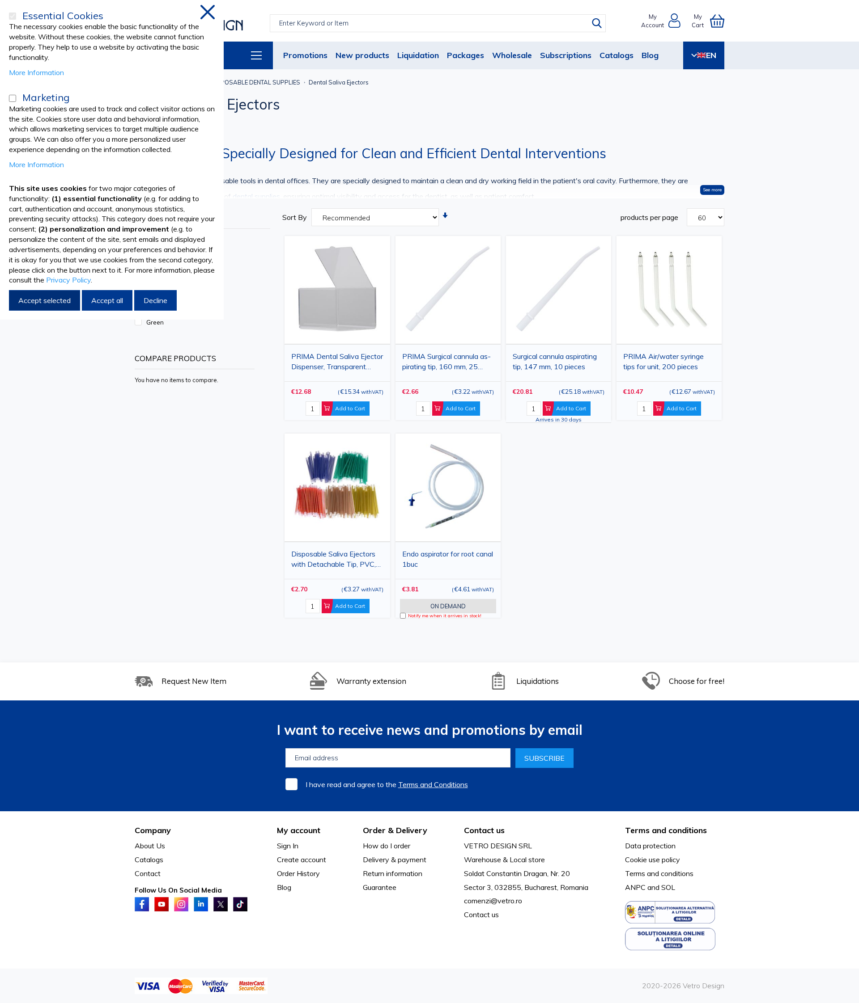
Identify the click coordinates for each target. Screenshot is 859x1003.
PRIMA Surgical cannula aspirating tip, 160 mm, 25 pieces (446, 363)
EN (711, 55)
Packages (465, 55)
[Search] (597, 23)
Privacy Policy (68, 279)
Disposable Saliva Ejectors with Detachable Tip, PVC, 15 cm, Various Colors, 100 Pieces (333, 560)
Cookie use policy (652, 859)
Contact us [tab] (484, 830)
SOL (668, 887)
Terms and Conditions (433, 784)
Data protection (650, 845)
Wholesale (512, 55)
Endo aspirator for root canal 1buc (447, 559)
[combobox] (438, 23)
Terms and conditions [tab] (666, 830)
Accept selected (44, 300)
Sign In (287, 845)
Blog (650, 55)
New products (362, 55)
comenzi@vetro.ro (493, 900)
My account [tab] (298, 830)
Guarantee (379, 887)
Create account (301, 859)
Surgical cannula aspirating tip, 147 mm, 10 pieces (555, 361)
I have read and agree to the (387, 784)
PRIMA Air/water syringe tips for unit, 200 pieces (663, 361)
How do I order (386, 845)
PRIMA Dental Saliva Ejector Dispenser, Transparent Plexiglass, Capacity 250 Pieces (337, 363)
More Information (36, 72)
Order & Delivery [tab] (395, 830)
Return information (392, 873)
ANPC (635, 887)
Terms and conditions (659, 873)
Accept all (107, 300)
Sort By (294, 217)
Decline (155, 300)
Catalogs (617, 55)
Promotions (305, 55)
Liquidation (418, 55)
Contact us (481, 914)
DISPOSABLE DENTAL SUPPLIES (255, 82)
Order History (298, 873)
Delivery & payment (394, 859)
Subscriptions (565, 55)
